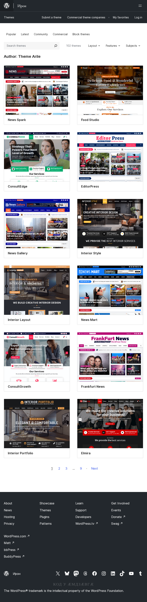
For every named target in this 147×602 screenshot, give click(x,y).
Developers (83, 517)
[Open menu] (141, 5)
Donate (118, 517)
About (8, 503)
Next (94, 468)
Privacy (9, 523)
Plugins (44, 517)
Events (116, 510)
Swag (117, 523)
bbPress (11, 550)
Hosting (9, 517)
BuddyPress (14, 556)
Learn (79, 503)
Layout (92, 45)
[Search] (56, 46)
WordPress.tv (86, 523)
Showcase (47, 503)
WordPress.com (17, 536)
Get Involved (120, 503)
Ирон (16, 574)
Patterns (46, 523)
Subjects (131, 45)
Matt (9, 543)
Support (81, 510)
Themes (9, 17)
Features (111, 45)
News (8, 510)
